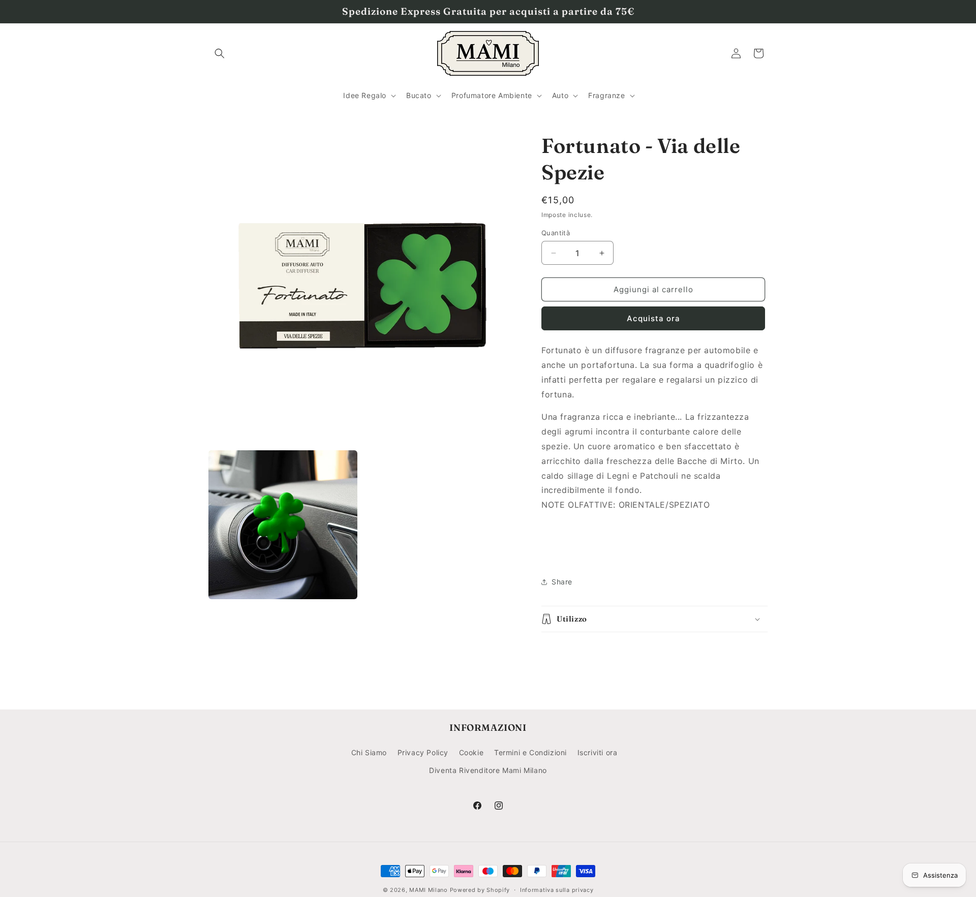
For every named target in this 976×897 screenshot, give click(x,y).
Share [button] (562, 581)
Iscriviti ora (597, 752)
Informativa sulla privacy (557, 889)
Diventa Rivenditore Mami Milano (488, 770)
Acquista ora (653, 318)
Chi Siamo (369, 752)
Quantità (555, 233)
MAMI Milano (428, 889)
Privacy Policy (423, 752)
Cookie (471, 752)
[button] (219, 53)
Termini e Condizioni (530, 752)
